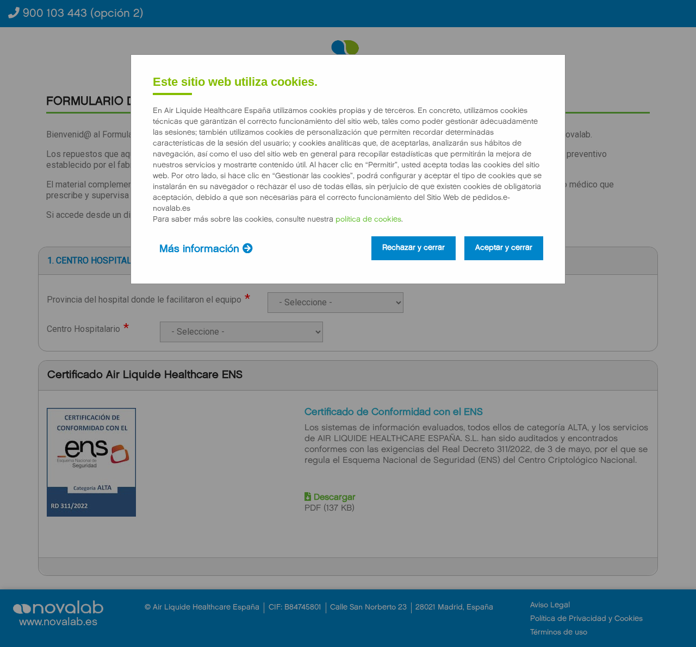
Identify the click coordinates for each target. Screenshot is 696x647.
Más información (201, 249)
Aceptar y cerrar (503, 248)
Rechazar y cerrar (413, 248)
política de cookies (368, 220)
